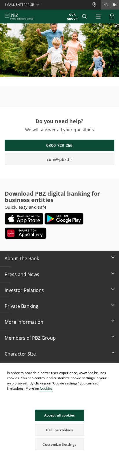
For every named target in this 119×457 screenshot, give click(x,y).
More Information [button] (24, 322)
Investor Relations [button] (24, 290)
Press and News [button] (22, 274)
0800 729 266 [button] (59, 145)
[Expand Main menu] (98, 16)
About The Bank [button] (22, 258)
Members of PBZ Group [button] (30, 338)
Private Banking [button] (21, 306)
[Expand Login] (112, 16)
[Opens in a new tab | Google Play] (63, 219)
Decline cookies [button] (59, 430)
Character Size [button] (20, 354)
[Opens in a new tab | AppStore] (24, 219)
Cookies (46, 388)
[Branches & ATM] (96, 5)
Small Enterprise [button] (19, 4)
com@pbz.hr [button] (59, 159)
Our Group (72, 16)
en (114, 4)
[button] (114, 368)
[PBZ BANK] (19, 16)
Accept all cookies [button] (59, 415)
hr (105, 4)
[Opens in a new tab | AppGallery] (26, 233)
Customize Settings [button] (59, 444)
